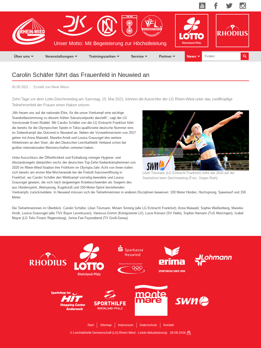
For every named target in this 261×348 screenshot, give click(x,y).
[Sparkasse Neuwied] (130, 259)
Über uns (22, 56)
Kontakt (168, 325)
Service (137, 56)
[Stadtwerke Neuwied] (192, 300)
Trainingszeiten (102, 56)
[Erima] (171, 259)
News (191, 56)
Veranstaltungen (59, 56)
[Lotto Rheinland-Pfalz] (89, 259)
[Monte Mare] (151, 300)
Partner (165, 56)
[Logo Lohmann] (213, 259)
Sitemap (106, 325)
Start (90, 325)
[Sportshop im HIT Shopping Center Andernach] (68, 300)
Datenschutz (148, 325)
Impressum (125, 325)
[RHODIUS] (48, 259)
